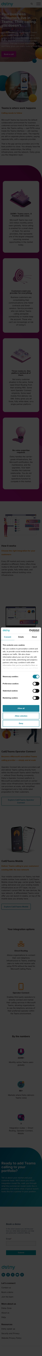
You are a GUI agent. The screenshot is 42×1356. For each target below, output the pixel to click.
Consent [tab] (7, 637)
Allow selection (21, 716)
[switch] (36, 684)
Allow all (21, 708)
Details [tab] (21, 637)
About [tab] (34, 637)
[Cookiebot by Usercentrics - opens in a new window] (29, 630)
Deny (21, 723)
